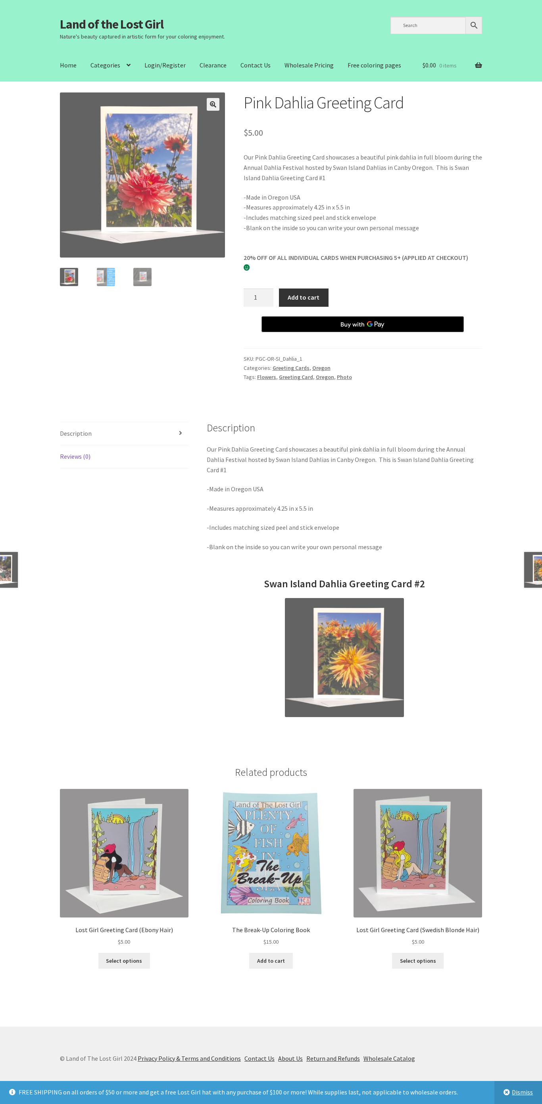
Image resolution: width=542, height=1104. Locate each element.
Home (68, 65)
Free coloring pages (374, 65)
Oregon (321, 367)
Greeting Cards (291, 367)
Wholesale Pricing (309, 65)
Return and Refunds (333, 1058)
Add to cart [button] (271, 960)
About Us (290, 1058)
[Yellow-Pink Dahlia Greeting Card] (344, 657)
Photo (344, 377)
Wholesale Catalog (389, 1058)
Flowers (266, 377)
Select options (124, 960)
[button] (213, 104)
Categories (105, 65)
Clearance (213, 65)
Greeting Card (296, 377)
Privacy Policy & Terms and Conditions (189, 1058)
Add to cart (303, 297)
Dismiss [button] (522, 1092)
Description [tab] (76, 433)
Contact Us (255, 65)
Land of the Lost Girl (111, 24)
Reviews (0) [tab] (75, 456)
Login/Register (165, 65)
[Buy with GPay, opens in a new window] (362, 324)
